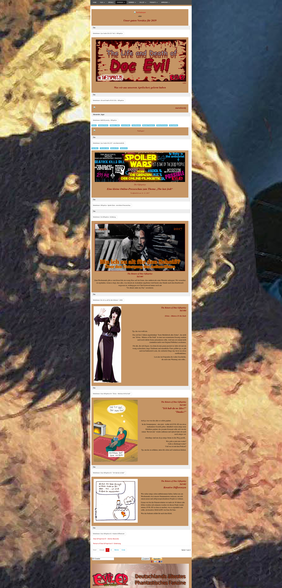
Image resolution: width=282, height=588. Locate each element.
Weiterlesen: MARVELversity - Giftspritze (105, 120)
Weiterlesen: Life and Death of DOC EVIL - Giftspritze (108, 100)
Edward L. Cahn (114, 125)
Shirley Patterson (162, 125)
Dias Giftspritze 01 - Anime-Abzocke (106, 539)
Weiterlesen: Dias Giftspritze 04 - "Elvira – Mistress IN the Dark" (111, 393)
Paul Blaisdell (136, 125)
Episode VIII (114, 148)
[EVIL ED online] (141, 576)
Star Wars (95, 148)
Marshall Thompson (148, 125)
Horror (94, 125)
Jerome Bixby (126, 125)
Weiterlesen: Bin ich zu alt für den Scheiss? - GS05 (108, 300)
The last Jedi (104, 148)
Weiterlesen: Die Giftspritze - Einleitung (104, 217)
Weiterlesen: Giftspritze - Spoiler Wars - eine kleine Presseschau (111, 205)
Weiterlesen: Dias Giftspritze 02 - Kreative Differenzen (108, 534)
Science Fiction (103, 125)
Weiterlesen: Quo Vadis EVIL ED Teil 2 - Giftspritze (108, 33)
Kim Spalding (173, 125)
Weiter (116, 550)
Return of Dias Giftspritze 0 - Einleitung (107, 543)
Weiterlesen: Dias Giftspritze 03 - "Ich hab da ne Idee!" (108, 473)
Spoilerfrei (124, 148)
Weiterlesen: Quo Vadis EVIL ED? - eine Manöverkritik (108, 143)
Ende (123, 550)
